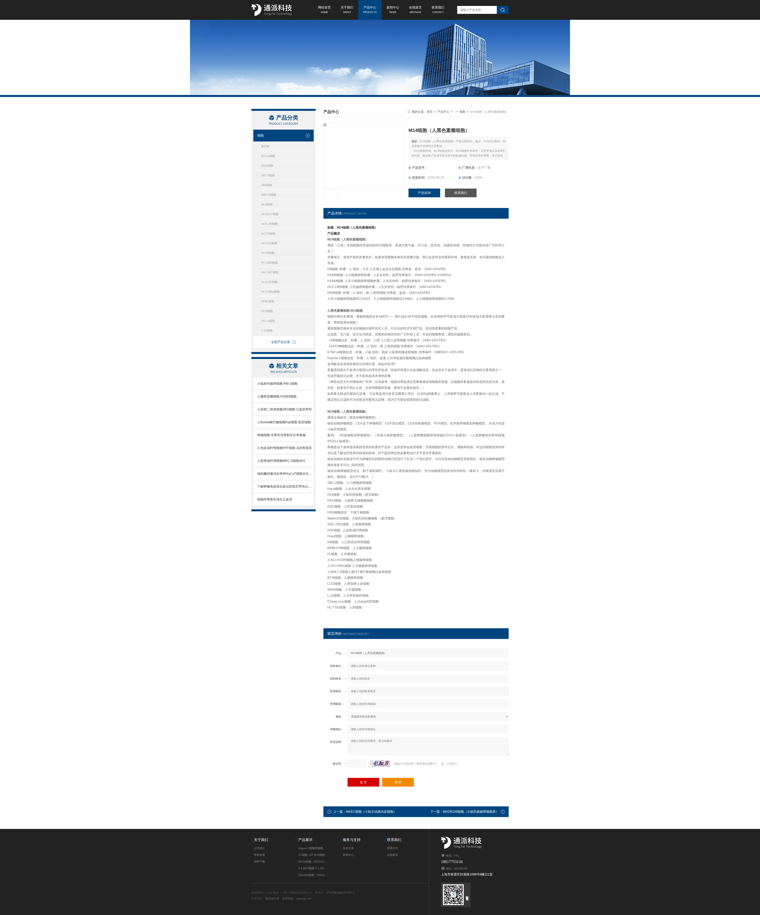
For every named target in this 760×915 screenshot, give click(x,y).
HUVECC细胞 (269, 214)
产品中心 (370, 10)
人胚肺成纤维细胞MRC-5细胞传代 (281, 460)
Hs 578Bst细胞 (270, 291)
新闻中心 (393, 10)
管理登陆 (287, 898)
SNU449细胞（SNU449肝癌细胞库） (313, 875)
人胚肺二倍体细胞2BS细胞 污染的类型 (284, 409)
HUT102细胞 (269, 243)
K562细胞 (267, 165)
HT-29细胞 (268, 252)
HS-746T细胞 (269, 272)
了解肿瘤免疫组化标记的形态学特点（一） (285, 486)
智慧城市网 (272, 898)
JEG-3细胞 (268, 175)
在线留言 (415, 10)
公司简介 (259, 848)
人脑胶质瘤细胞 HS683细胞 (276, 396)
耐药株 (265, 146)
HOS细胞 (267, 311)
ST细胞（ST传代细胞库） (313, 854)
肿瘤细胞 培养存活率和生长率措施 (281, 435)
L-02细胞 (267, 330)
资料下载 (259, 861)
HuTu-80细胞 (269, 223)
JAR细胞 (266, 185)
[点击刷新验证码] (380, 763)
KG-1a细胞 (268, 156)
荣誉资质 (259, 854)
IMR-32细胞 (268, 194)
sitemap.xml (304, 898)
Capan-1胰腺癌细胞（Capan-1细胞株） (313, 848)
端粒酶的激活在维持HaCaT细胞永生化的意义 (285, 473)
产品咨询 (424, 193)
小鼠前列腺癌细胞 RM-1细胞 (277, 383)
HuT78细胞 (268, 233)
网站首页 (324, 10)
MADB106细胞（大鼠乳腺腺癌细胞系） (471, 811)
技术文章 (348, 848)
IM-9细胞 (267, 204)
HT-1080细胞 (269, 262)
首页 (430, 111)
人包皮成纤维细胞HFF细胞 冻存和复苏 (284, 448)
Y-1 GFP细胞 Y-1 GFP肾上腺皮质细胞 (313, 868)
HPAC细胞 (267, 301)
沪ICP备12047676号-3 (340, 892)
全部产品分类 (280, 342)
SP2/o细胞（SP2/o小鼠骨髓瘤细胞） (313, 861)
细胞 (260, 135)
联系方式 (392, 848)
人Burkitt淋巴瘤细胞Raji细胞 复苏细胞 (284, 422)
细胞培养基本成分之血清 (274, 499)
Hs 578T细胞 (269, 282)
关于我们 (347, 10)
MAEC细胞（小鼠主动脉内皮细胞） (371, 811)
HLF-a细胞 (268, 320)
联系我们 (438, 10)
